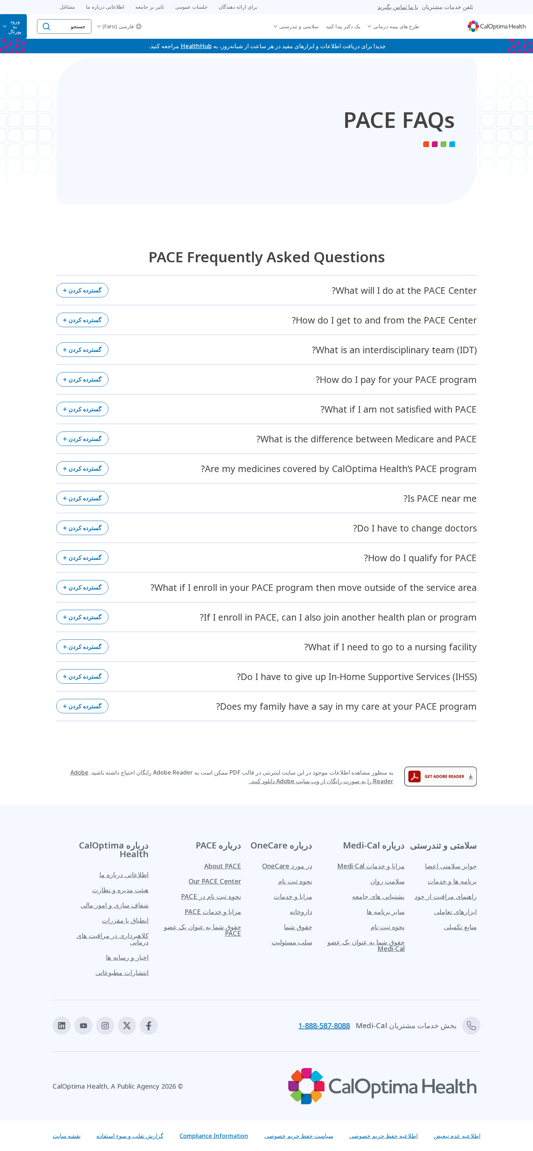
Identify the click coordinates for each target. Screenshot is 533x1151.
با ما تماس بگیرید (397, 7)
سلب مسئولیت (292, 942)
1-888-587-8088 (324, 1025)
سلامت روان (387, 881)
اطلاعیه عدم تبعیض (457, 1136)
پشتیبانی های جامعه (378, 896)
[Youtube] (83, 1026)
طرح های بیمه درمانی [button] (396, 26)
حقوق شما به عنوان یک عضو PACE (202, 930)
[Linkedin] (62, 1026)
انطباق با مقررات (125, 920)
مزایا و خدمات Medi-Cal (371, 866)
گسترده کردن (85, 290)
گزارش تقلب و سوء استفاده (130, 1136)
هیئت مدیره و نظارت (120, 889)
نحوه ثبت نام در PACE (211, 896)
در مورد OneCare (287, 866)
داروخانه (301, 911)
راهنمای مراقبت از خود (445, 896)
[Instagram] (105, 1026)
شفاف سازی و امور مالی (114, 905)
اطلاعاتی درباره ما (124, 874)
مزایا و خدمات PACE (213, 911)
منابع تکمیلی (460, 926)
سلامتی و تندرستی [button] (299, 26)
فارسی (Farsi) (118, 26)
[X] (127, 1026)
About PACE (222, 866)
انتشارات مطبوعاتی (122, 972)
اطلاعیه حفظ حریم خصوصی (383, 1136)
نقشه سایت (66, 1136)
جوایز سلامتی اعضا (451, 866)
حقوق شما (298, 926)
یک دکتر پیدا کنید (343, 26)
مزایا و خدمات (293, 896)
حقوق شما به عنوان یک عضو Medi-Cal (366, 945)
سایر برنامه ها (386, 911)
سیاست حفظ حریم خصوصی (298, 1136)
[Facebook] (149, 1026)
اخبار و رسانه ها (127, 957)
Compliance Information (213, 1136)
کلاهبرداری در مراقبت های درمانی (113, 938)
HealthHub (196, 46)
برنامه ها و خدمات (452, 881)
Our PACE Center (215, 881)
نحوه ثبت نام (388, 926)
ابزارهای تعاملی (455, 911)
